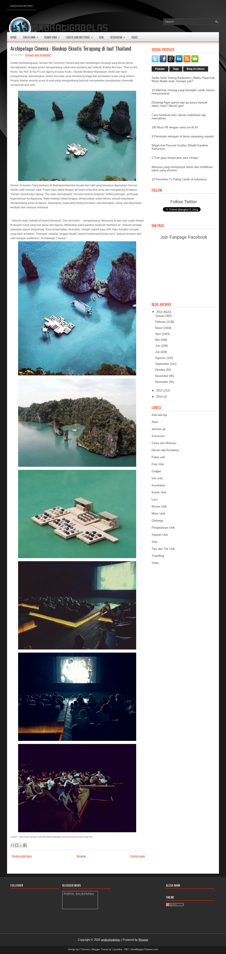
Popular (160, 68)
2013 (159, 390)
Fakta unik (158, 457)
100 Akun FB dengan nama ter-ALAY (175, 127)
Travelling (158, 555)
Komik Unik (52, 37)
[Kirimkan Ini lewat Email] (12, 845)
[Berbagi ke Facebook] (25, 845)
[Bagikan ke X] (21, 845)
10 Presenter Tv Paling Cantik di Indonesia (179, 179)
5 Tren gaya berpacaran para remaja (175, 157)
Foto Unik (158, 464)
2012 (159, 312)
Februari (160, 321)
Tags (176, 68)
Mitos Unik (158, 513)
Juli (157, 352)
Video (134, 37)
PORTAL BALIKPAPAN (79, 894)
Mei (158, 339)
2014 (159, 396)
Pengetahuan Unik (163, 527)
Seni (101, 37)
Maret (159, 328)
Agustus (161, 358)
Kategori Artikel (21, 6)
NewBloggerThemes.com (144, 949)
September (162, 363)
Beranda (81, 856)
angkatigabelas (110, 939)
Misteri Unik (159, 506)
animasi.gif (159, 429)
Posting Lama (137, 856)
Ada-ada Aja (159, 415)
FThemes (84, 949)
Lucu (155, 499)
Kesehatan (117, 37)
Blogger (143, 939)
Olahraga (157, 520)
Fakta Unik (30, 37)
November (162, 376)
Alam (155, 422)
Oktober (160, 369)
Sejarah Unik (160, 534)
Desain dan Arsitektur (38, 55)
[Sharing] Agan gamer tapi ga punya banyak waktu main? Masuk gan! (179, 104)
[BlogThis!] (16, 845)
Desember (162, 382)
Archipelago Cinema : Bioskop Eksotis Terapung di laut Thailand (70, 48)
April (158, 334)
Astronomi (158, 436)
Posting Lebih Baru (22, 856)
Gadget (156, 471)
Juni (158, 345)
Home (13, 37)
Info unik (157, 478)
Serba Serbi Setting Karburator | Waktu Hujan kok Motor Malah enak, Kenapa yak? (183, 79)
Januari (160, 315)
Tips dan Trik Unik (163, 548)
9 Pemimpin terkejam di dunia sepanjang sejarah (183, 136)
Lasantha (117, 949)
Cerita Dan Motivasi (79, 37)
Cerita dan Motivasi (164, 443)
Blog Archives (196, 68)
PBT (126, 949)
